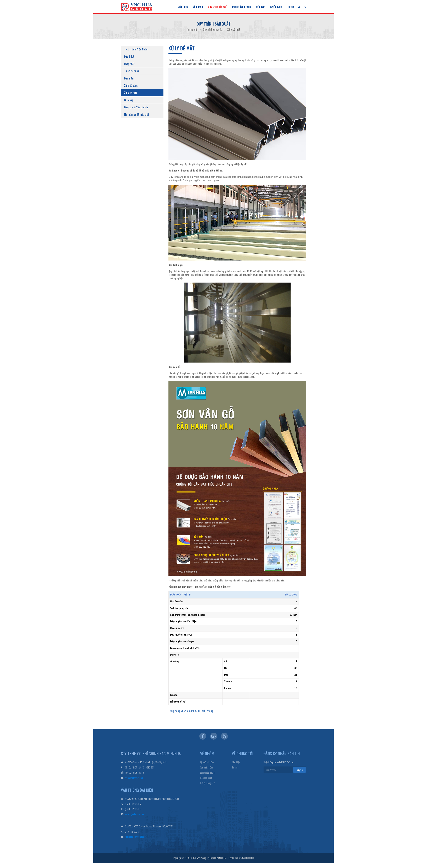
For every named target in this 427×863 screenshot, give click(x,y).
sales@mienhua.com (134, 778)
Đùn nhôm (198, 6)
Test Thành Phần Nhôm (136, 49)
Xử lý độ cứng (131, 85)
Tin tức (290, 6)
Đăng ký (299, 770)
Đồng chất (129, 64)
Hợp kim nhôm (206, 778)
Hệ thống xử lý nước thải (136, 115)
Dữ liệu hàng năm (207, 783)
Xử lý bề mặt (130, 93)
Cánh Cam (249, 858)
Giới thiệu (183, 6)
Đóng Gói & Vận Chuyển (136, 107)
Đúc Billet (129, 56)
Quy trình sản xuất (218, 6)
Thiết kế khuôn (131, 71)
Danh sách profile (241, 6)
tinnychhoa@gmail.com (135, 836)
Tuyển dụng (276, 6)
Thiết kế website (235, 858)
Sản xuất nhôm (206, 767)
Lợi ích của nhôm (207, 772)
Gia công (128, 100)
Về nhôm (260, 6)
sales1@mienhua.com (134, 814)
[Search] (299, 7)
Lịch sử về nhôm (207, 762)
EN (305, 7)
